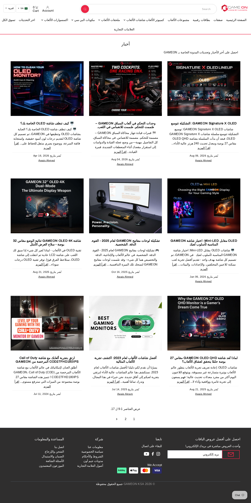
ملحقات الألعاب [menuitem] (110, 20)
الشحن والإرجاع (54, 451)
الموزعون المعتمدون (51, 465)
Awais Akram (125, 393)
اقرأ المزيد (204, 148)
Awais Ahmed (203, 160)
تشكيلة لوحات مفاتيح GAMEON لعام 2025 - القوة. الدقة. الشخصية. (125, 242)
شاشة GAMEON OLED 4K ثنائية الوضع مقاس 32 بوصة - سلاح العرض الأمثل (47, 242)
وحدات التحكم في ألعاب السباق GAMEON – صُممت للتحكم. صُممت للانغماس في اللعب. (125, 125)
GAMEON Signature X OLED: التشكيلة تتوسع (204, 123)
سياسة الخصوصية (92, 451)
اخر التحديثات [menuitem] (27, 20)
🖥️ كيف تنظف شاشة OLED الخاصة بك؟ (47, 123)
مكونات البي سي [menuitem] (84, 20)
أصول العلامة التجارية (90, 465)
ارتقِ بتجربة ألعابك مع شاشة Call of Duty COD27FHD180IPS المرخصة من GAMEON (47, 359)
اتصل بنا (59, 447)
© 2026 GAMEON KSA (139, 484)
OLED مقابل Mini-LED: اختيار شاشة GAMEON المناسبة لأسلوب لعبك (204, 242)
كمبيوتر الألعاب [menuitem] (155, 20)
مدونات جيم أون (93, 461)
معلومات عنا (95, 447)
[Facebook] (153, 454)
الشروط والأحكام (92, 456)
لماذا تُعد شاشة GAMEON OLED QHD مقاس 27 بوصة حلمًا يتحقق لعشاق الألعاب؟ (204, 359)
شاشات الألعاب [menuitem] (135, 20)
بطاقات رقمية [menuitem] (201, 20)
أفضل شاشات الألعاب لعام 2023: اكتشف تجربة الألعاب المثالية (125, 359)
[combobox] (148, 9)
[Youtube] (146, 454)
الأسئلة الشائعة (55, 461)
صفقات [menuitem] (218, 20)
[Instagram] (158, 454)
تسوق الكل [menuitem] (8, 20)
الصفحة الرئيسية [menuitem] (236, 20)
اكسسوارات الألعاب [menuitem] (56, 20)
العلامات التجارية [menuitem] (124, 29)
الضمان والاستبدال (53, 456)
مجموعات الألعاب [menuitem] (178, 20)
